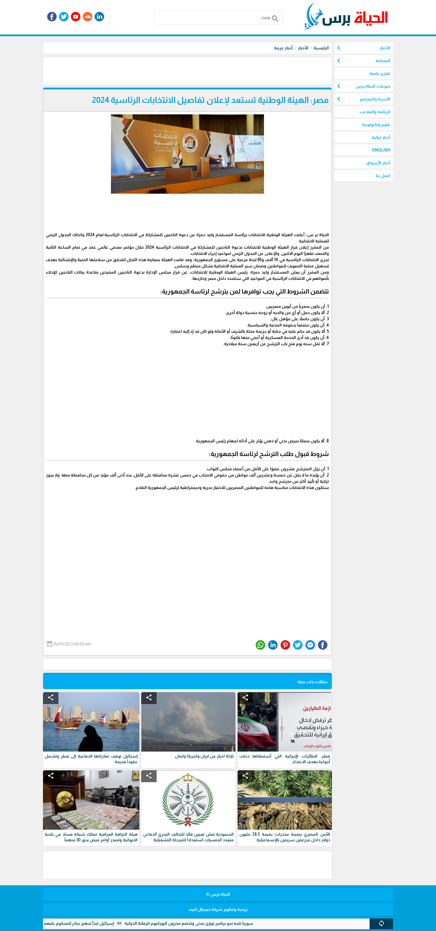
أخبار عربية (283, 47)
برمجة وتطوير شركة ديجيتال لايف (218, 909)
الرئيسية (321, 47)
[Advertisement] (224, 70)
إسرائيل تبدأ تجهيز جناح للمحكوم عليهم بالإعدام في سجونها (81, 923)
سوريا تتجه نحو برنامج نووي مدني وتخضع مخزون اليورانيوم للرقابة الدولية (209, 923)
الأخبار (303, 47)
